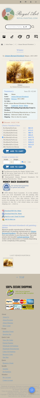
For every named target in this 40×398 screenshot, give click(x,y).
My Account (7, 377)
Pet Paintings (7, 372)
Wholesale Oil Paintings (10, 346)
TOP (21, 277)
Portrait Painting (8, 343)
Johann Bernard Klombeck (26, 44)
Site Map (6, 357)
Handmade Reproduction (11, 349)
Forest (21, 105)
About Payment (8, 320)
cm (29, 162)
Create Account (8, 380)
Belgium (14, 99)
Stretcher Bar (7, 334)
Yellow (26, 105)
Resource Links (8, 354)
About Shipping (8, 323)
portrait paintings (23, 237)
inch (24, 162)
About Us (6, 317)
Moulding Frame (8, 331)
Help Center (7, 326)
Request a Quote (8, 363)
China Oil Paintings (9, 351)
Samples (5, 369)
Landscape (14, 105)
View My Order (8, 340)
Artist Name (9, 44)
